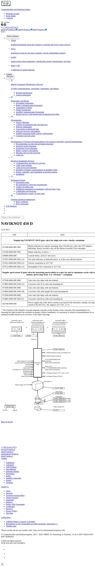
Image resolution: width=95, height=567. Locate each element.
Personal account (12, 14)
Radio (8, 476)
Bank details (11, 16)
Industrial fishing (12, 471)
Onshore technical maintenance (23, 199)
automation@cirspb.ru (9, 454)
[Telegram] (8, 558)
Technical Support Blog (15, 495)
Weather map (11, 526)
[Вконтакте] (8, 549)
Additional (10, 463)
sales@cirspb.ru (24, 30)
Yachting (9, 483)
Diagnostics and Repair (20, 101)
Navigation (10, 474)
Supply (9, 480)
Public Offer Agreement (15, 504)
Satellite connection (13, 478)
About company (12, 36)
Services (10, 76)
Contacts (9, 18)
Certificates (10, 507)
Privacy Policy (11, 511)
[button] (47, 458)
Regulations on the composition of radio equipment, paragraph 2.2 (32, 524)
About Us (5, 487)
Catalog (9, 74)
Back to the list (7, 422)
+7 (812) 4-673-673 (10, 27)
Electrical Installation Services (22, 161)
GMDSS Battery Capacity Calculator (20, 522)
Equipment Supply (18, 180)
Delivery (9, 502)
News (8, 491)
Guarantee (10, 500)
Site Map (9, 513)
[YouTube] (8, 553)
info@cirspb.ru (39, 30)
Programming (16, 120)
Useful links (5, 517)
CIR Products (11, 206)
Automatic (10, 465)
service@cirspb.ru (8, 30)
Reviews (9, 509)
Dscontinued (11, 469)
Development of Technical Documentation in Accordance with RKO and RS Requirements (46, 142)
